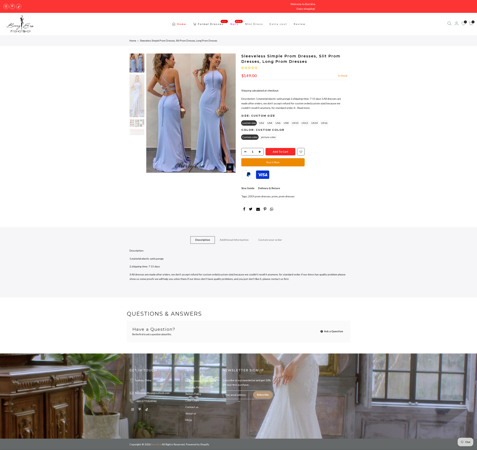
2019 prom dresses (259, 196)
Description (202, 239)
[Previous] (152, 113)
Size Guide (247, 188)
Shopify (204, 444)
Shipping (246, 90)
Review (300, 24)
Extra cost (278, 24)
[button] (249, 67)
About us (190, 413)
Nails (236, 23)
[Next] (229, 113)
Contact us (191, 406)
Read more (303, 107)
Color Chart (192, 400)
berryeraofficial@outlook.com (152, 392)
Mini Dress (254, 24)
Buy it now (272, 162)
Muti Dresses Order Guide (200, 380)
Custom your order (270, 239)
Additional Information (234, 239)
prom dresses (287, 196)
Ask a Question (333, 331)
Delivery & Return (269, 188)
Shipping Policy (194, 387)
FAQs (188, 419)
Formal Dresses (212, 23)
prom (275, 196)
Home (181, 24)
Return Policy (193, 393)
